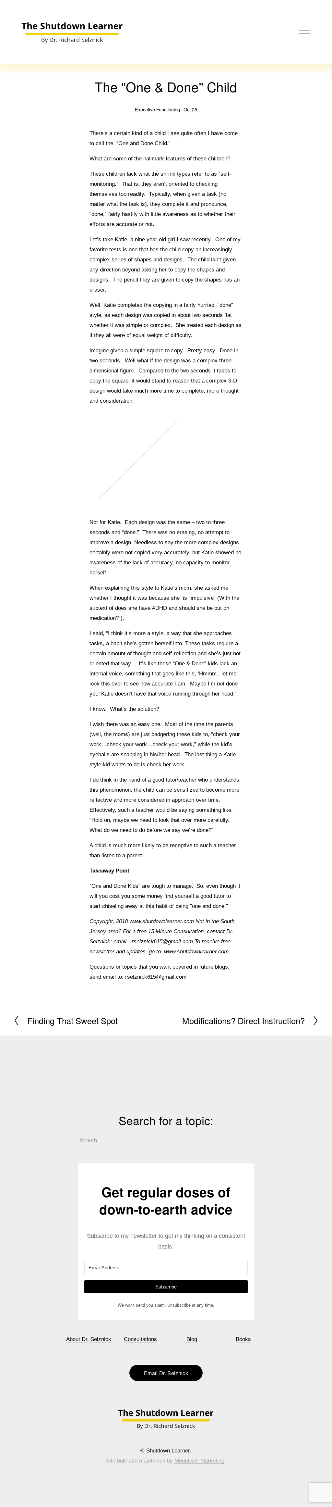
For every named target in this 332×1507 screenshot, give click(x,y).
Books (243, 1339)
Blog (191, 1339)
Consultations (140, 1339)
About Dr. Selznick (88, 1339)
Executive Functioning (157, 109)
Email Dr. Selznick (166, 1373)
